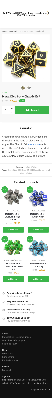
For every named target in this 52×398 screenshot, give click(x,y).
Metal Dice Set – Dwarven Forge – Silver (13, 216)
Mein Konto (7, 353)
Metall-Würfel (14, 31)
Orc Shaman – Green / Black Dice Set (13, 266)
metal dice (34, 144)
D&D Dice (22, 170)
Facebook (6, 370)
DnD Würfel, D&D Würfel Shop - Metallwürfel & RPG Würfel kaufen (26, 14)
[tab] (26, 128)
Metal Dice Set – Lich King (38, 265)
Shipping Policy (9, 343)
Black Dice (12, 170)
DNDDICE (31, 170)
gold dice (40, 170)
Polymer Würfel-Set (13, 260)
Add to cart (32, 110)
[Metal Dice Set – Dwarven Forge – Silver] (13, 198)
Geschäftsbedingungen (13, 340)
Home (4, 31)
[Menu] (4, 14)
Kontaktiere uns (10, 360)
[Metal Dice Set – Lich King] (38, 247)
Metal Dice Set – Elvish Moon (38, 215)
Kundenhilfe (8, 356)
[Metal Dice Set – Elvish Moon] (38, 198)
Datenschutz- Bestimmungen (16, 337)
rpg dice (28, 173)
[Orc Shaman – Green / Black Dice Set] (13, 247)
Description (26, 127)
